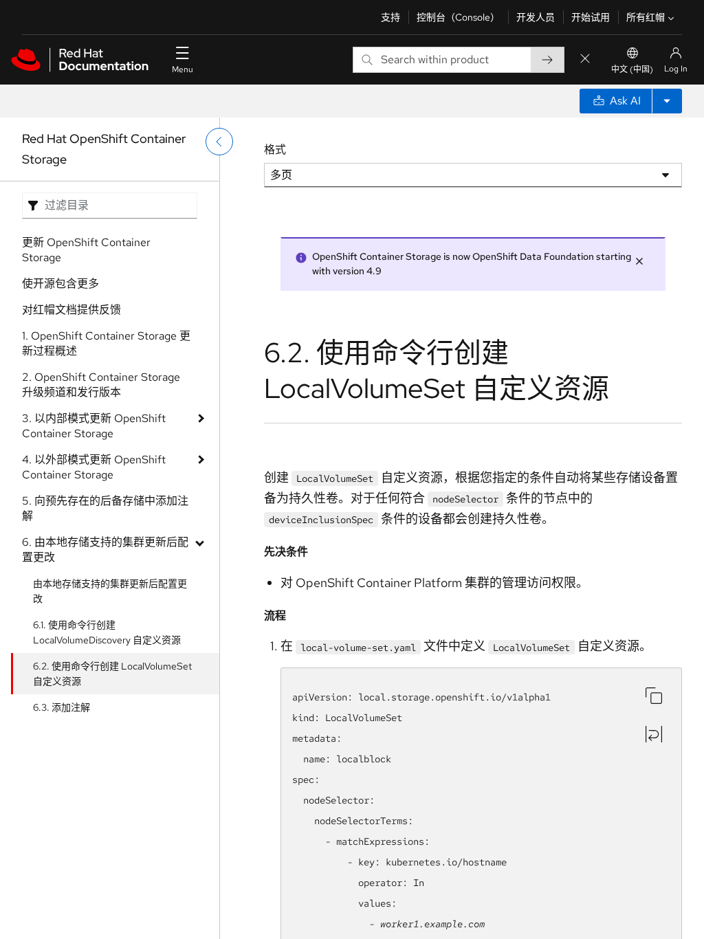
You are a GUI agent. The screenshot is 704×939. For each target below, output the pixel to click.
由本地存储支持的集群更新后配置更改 (110, 591)
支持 (390, 17)
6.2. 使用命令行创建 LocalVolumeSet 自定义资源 (112, 673)
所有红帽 (645, 17)
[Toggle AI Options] (667, 101)
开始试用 (590, 17)
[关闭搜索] (585, 59)
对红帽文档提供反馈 (71, 309)
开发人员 (535, 17)
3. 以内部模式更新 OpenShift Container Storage (94, 426)
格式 (275, 149)
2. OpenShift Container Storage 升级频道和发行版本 (101, 384)
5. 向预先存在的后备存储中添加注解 (105, 508)
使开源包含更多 (60, 283)
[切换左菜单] (219, 141)
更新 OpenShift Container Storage (86, 250)
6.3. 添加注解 (61, 707)
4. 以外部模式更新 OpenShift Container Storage (94, 467)
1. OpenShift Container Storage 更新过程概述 (106, 343)
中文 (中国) (632, 69)
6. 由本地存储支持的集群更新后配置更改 (105, 549)
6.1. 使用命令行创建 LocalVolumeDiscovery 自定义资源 (107, 632)
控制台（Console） (458, 17)
